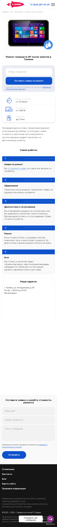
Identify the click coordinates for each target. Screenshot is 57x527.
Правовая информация (14, 488)
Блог (4, 479)
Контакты (7, 474)
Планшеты (19, 12)
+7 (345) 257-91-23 (40, 5)
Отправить (14, 455)
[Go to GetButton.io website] (50, 524)
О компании (8, 469)
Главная (5, 12)
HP (12, 12)
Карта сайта (9, 484)
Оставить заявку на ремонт (29, 81)
